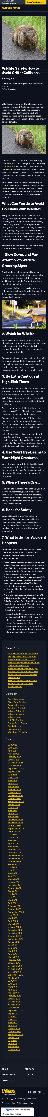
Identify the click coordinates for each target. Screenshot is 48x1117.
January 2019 (14, 963)
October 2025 (14, 765)
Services (29, 1069)
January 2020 (14, 927)
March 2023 (13, 846)
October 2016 (14, 1031)
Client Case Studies (17, 702)
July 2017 (12, 1016)
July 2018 (12, 981)
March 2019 (13, 957)
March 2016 (13, 1046)
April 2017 (12, 1025)
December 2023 (15, 819)
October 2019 (14, 936)
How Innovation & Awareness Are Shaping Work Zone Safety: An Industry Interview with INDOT (23, 656)
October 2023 (14, 825)
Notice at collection (12, 1114)
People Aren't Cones (17, 723)
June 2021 (12, 897)
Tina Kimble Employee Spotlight (23, 668)
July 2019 (12, 945)
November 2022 (15, 858)
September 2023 (16, 828)
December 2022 (15, 855)
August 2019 (13, 942)
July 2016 (12, 1040)
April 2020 (13, 921)
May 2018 (12, 987)
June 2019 (12, 948)
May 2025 (12, 780)
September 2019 (15, 939)
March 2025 (13, 786)
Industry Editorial (16, 711)
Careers (29, 1075)
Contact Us (7, 1080)
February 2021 (14, 906)
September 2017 (15, 1010)
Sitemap (5, 1103)
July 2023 (12, 834)
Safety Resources (9, 89)
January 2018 (14, 998)
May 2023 (12, 840)
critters (13, 83)
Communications (16, 705)
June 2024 (13, 807)
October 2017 (14, 1007)
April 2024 (13, 813)
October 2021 (14, 888)
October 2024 (14, 798)
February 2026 (15, 756)
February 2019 (14, 960)
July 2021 (12, 894)
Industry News (14, 717)
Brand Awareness (16, 699)
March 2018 (13, 993)
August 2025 (14, 771)
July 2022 (12, 867)
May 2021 (12, 900)
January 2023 (14, 852)
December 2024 (15, 795)
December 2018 (15, 966)
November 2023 (15, 822)
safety (28, 83)
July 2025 (12, 774)
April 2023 (13, 843)
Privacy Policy (15, 1103)
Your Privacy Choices (20, 1109)
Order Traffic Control (35, 2)
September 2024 (16, 801)
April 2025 (13, 783)
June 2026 (13, 748)
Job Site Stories (15, 720)
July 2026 (12, 745)
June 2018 (12, 984)
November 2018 (15, 969)
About (5, 1069)
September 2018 (15, 975)
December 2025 (15, 762)
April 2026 (13, 751)
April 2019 (12, 954)
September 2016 (15, 1034)
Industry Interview (16, 714)
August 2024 (14, 804)
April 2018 (12, 990)
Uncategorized (14, 729)
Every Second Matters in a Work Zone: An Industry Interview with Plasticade (22, 683)
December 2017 (15, 1001)
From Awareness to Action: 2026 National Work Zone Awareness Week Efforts (23, 674)
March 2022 (13, 879)
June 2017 (12, 1019)
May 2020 (12, 918)
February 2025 (14, 789)
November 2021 (15, 885)
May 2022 (12, 873)
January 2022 (14, 882)
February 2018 (14, 996)
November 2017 (15, 1004)
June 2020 (13, 915)
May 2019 (12, 951)
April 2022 (13, 876)
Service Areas (9, 1075)
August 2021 (13, 891)
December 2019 (15, 930)
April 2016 (12, 1043)
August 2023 (14, 831)
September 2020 (16, 912)
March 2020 (13, 924)
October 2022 (14, 861)
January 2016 (14, 1049)
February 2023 (15, 849)
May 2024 (12, 810)
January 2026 (14, 759)
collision (6, 83)
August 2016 (13, 1037)
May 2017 (12, 1022)
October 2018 (14, 972)
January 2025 (14, 792)
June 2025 (13, 777)
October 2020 (14, 909)
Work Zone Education (18, 732)
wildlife (34, 83)
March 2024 (13, 816)
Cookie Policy (28, 1103)
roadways (20, 83)
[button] (43, 8)
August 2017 (13, 1013)
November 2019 (15, 933)
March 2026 (13, 754)
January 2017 (14, 1028)
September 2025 (16, 768)
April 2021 (12, 903)
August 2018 (13, 978)
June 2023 (13, 837)
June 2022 (13, 870)
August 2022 (14, 864)
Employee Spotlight (17, 708)
